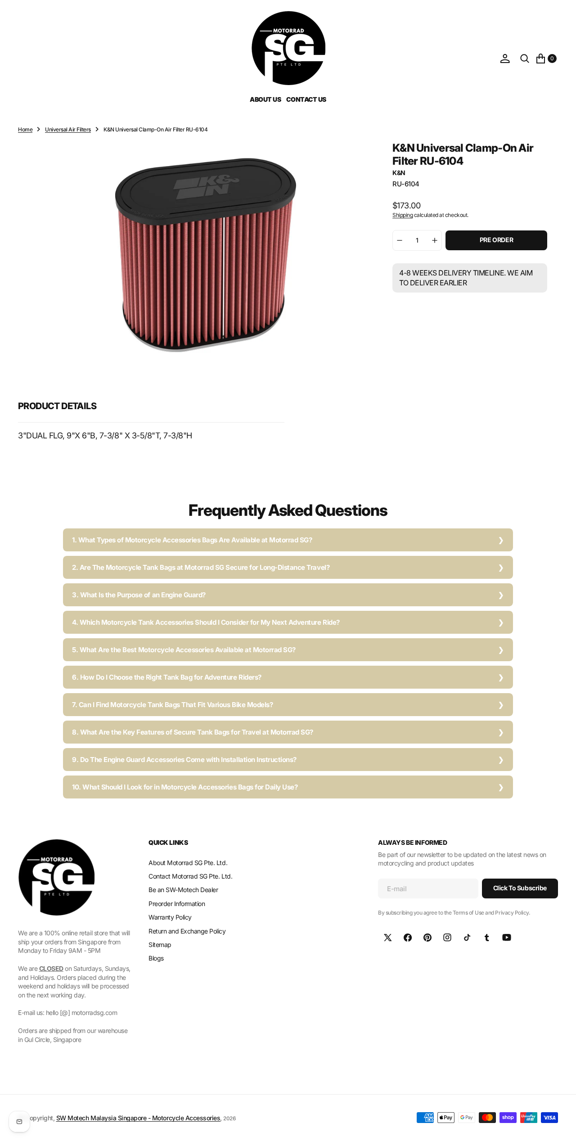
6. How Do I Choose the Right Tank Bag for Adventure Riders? (166, 677)
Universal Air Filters (68, 129)
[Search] (525, 58)
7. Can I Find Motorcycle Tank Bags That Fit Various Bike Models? (172, 704)
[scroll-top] (561, 1126)
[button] (505, 58)
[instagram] (447, 937)
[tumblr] (487, 937)
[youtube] (507, 937)
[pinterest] (427, 937)
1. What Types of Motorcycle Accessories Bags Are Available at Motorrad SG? (192, 540)
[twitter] (388, 937)
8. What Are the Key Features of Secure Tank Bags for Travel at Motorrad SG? (192, 732)
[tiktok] (467, 937)
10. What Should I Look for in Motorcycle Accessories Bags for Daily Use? (184, 787)
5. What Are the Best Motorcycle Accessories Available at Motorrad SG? (184, 649)
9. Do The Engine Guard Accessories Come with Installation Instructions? (184, 759)
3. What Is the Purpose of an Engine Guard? (139, 595)
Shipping (402, 215)
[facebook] (408, 937)
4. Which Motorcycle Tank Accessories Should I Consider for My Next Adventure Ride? (206, 622)
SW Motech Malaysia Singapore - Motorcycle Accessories (138, 1118)
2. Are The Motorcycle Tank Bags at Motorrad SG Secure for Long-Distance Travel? (200, 567)
